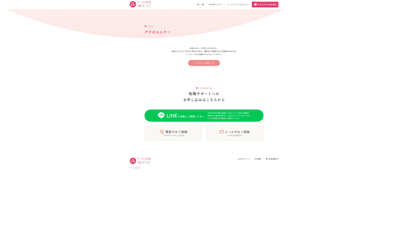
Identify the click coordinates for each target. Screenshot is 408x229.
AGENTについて (215, 4)
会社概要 (258, 159)
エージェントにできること (238, 4)
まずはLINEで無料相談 (267, 4)
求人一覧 (200, 4)
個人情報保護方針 (272, 159)
